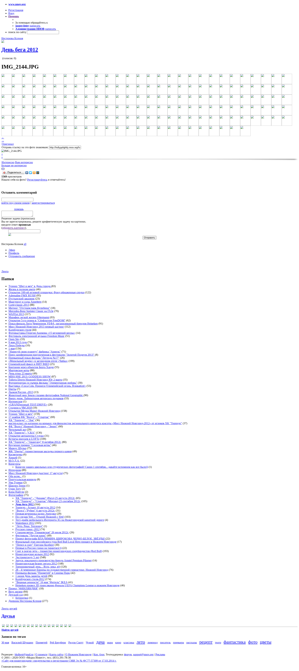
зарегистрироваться (43, 202)
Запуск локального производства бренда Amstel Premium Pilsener (53, 560)
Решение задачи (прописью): (18, 218)
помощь (19, 209)
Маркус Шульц (17, 448)
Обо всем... (15, 476)
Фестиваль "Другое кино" (30, 535)
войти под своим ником (15, 202)
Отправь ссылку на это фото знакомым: (25, 147)
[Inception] (28, 626)
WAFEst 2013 (16, 314)
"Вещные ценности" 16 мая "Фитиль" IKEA (41, 582)
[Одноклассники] (34, 172)
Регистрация (15, 10)
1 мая (11, 348)
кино (118, 642)
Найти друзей (10, 629)
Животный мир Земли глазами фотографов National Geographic (46, 395)
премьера (178, 642)
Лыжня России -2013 (20, 392)
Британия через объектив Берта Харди (31, 367)
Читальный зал (17, 429)
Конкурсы (14, 463)
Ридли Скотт (75, 642)
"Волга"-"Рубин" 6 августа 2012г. (35, 510)
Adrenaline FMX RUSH (22, 295)
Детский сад (15, 594)
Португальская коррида (22, 479)
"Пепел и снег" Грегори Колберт (34, 544)
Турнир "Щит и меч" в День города (29, 286)
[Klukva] (36, 626)
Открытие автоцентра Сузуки (26, 435)
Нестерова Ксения (12, 38)
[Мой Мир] (38, 172)
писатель (165, 642)
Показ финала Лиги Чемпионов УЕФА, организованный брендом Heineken (53, 323)
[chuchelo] (11, 626)
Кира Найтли (16, 491)
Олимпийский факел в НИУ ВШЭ (28, 364)
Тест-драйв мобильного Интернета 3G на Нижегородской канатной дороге (59, 519)
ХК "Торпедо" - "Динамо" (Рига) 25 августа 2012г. (45, 498)
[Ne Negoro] (40, 626)
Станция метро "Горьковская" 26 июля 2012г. (42, 532)
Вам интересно (24, 162)
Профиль (13, 253)
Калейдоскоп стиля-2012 (29, 579)
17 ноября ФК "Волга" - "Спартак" (29, 417)
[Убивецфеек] (65, 626)
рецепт (205, 642)
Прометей (41, 642)
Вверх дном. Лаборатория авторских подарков (36, 398)
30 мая (5, 642)
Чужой (90, 642)
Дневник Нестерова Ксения (24, 600)
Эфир (11, 249)
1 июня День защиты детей (31, 576)
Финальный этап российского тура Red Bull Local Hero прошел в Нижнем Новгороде (65, 541)
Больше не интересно (14, 165)
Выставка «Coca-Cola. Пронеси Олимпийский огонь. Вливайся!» (47, 385)
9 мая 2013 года (17, 342)
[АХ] (53, 626)
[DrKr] (15, 626)
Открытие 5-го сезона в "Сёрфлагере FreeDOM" (36, 320)
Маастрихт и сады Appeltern (25, 301)
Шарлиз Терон (17, 485)
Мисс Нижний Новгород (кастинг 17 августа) (35, 473)
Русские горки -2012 (27, 529)
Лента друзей (9, 608)
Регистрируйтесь (37, 179)
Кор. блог (98, 654)
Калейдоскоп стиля (19, 329)
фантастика (235, 642)
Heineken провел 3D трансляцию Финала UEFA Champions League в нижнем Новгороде (67, 585)
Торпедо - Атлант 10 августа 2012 (35, 507)
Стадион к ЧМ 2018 (20, 407)
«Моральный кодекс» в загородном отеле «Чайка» (38, 360)
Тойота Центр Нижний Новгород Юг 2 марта (35, 379)
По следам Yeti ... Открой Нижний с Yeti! (39, 516)
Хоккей (12, 457)
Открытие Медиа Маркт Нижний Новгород (34, 410)
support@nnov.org (143, 654)
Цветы (12, 389)
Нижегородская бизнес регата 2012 (36, 563)
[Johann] (32, 626)
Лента (4, 271)
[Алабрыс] (49, 626)
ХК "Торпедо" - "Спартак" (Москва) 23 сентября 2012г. (48, 501)
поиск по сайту (17, 32)
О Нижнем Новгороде (78, 654)
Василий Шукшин (22, 642)
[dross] (20, 626)
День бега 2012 (19, 49)
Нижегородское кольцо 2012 (32, 554)
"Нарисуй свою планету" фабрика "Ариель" (34, 351)
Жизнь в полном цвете (21, 289)
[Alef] (3, 626)
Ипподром (14, 470)
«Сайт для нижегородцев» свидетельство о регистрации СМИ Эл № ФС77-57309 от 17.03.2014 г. (58, 660)
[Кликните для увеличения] (2, 41)
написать (35, 25)
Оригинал (8, 144)
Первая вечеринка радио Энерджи (35, 513)
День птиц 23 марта (20, 373)
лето (141, 642)
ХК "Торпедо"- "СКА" (21, 432)
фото (252, 642)
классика (129, 642)
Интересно (8, 162)
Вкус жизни (15, 591)
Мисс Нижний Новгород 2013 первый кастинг (36, 326)
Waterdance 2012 (24, 523)
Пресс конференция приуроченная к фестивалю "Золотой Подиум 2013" (51, 354)
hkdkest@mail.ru (24, 654)
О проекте (41, 654)
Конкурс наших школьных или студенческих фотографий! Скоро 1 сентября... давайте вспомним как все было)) (81, 466)
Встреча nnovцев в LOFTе (23, 438)
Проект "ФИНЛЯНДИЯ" (23, 588)
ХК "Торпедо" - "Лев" (21, 420)
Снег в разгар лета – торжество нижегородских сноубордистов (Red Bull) (58, 551)
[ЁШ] (69, 626)
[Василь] (57, 626)
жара (110, 642)
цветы (265, 642)
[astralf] (7, 626)
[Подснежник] (61, 626)
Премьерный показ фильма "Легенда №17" (33, 357)
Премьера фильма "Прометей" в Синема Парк (42, 572)
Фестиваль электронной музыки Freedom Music (36, 336)
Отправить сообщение (21, 256)
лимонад (152, 642)
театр (218, 642)
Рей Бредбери (58, 642)
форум (128, 654)
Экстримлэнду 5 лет (27, 557)
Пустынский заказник (21, 298)
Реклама (160, 654)
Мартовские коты (18, 370)
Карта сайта (56, 654)
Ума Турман (15, 482)
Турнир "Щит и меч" (20, 413)
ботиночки (21, 597)
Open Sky (14, 339)
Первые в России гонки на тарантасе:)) (38, 547)
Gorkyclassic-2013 (18, 304)
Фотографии (15, 495)
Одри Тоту (14, 488)
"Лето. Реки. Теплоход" (29, 526)
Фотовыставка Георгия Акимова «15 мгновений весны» (41, 332)
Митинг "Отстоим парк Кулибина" (29, 307)
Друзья (8, 616)
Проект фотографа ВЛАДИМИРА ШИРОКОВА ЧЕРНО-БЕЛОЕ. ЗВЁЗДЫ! (60, 538)
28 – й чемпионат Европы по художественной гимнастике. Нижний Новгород (61, 569)
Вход (11, 13)
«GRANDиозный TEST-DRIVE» (27, 404)
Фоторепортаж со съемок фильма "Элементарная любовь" (42, 382)
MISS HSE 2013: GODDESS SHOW (29, 376)
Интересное (15, 401)
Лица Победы (16, 345)
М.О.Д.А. (14, 460)
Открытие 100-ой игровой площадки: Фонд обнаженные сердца (46, 292)
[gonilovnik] (24, 626)
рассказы (191, 642)
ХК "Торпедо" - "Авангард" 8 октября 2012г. (34, 442)
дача (100, 642)
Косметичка (15, 454)
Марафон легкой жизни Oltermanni (28, 317)
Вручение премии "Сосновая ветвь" (29, 445)
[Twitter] (30, 172)
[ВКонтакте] (27, 172)
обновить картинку (13, 227)
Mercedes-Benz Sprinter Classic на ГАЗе (30, 311)
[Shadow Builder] (45, 626)
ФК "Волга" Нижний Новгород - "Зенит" (33, 426)
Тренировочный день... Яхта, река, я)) (37, 566)
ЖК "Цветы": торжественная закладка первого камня (40, 451)
